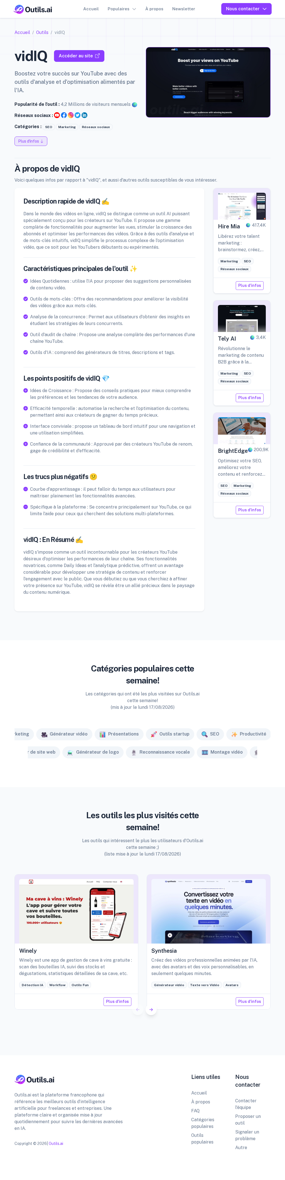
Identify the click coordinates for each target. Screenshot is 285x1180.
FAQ (195, 1110)
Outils (42, 32)
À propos (154, 8)
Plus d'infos (249, 285)
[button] (151, 1009)
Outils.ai (56, 1143)
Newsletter (183, 8)
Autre (241, 1147)
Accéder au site (76, 55)
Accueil (91, 8)
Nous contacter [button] (243, 8)
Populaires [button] (118, 8)
